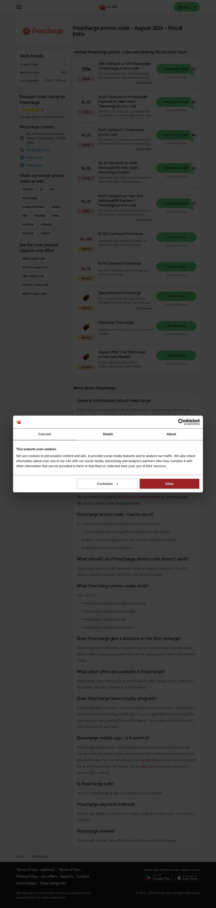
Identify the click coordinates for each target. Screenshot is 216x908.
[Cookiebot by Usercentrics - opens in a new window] (181, 422)
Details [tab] (108, 434)
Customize (105, 483)
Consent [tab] (44, 434)
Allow (169, 483)
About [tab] (171, 434)
